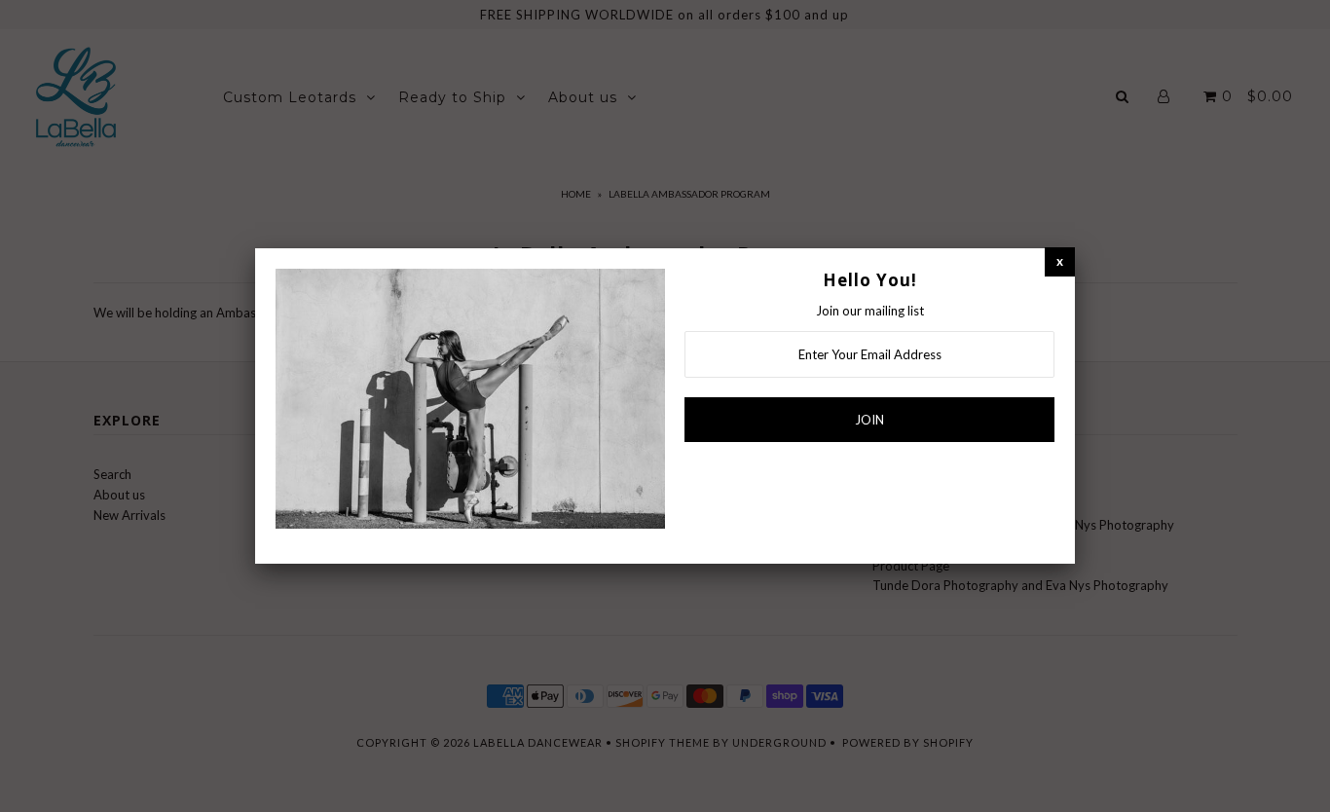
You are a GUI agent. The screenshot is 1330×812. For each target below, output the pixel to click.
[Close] (1060, 261)
